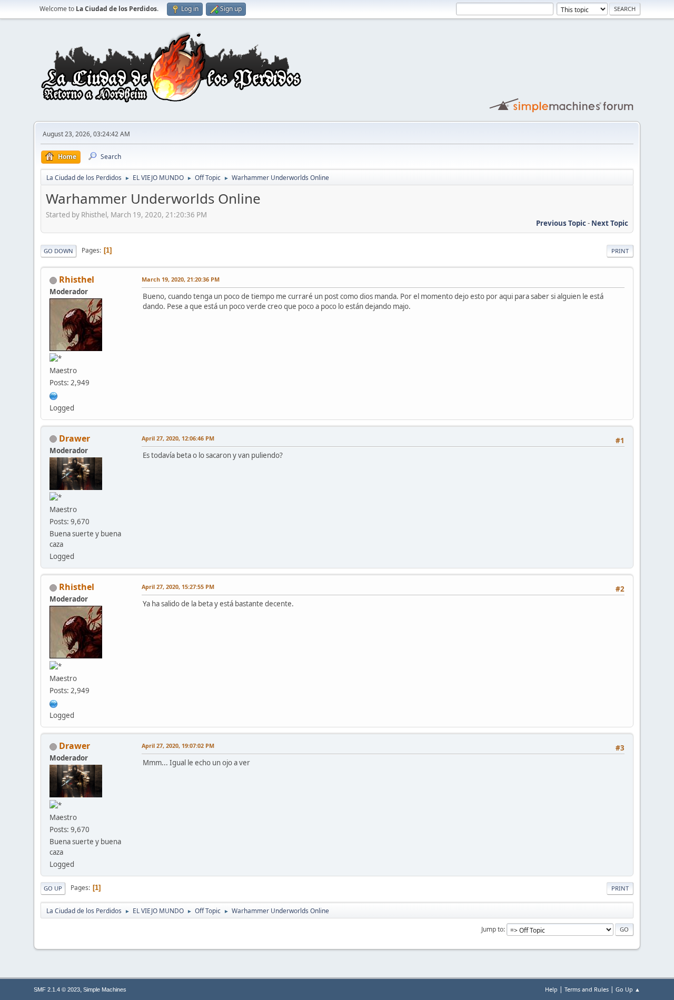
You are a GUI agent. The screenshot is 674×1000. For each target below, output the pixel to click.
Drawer (74, 438)
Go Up (53, 888)
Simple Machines (104, 989)
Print (620, 251)
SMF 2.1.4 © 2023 (57, 989)
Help (551, 989)
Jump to (492, 929)
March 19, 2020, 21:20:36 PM (181, 279)
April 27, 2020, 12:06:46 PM (178, 438)
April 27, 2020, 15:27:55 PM (178, 587)
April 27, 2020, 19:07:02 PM (178, 745)
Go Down (58, 251)
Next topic (609, 223)
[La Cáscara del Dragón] (53, 394)
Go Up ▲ (628, 989)
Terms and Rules (586, 989)
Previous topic (561, 223)
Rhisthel (76, 279)
